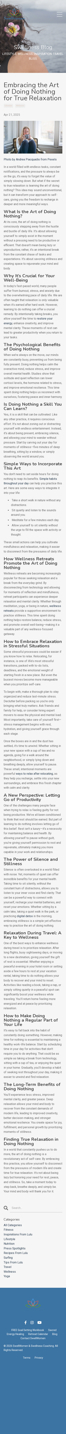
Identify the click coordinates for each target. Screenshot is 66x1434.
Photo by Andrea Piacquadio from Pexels (30, 159)
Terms (26, 1357)
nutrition (9, 1243)
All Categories (13, 1225)
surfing (8, 1257)
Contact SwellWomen (33, 1338)
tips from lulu (13, 1262)
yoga (7, 1276)
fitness (8, 1229)
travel (7, 1267)
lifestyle (8, 106)
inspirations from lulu (18, 1234)
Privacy (39, 1357)
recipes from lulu (16, 1253)
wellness (20, 106)
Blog (54, 1334)
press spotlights (14, 1248)
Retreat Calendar (38, 1334)
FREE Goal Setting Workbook (27, 1330)
